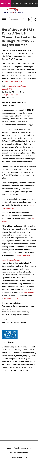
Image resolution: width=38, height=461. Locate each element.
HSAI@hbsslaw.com (10, 95)
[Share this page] (34, 19)
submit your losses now (13, 81)
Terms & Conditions (19, 457)
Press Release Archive (22, 448)
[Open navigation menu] (4, 19)
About (9, 448)
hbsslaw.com (29, 292)
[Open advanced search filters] (29, 19)
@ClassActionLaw (11, 298)
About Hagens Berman (11, 260)
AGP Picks (5, 3)
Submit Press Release (19, 453)
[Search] (23, 19)
